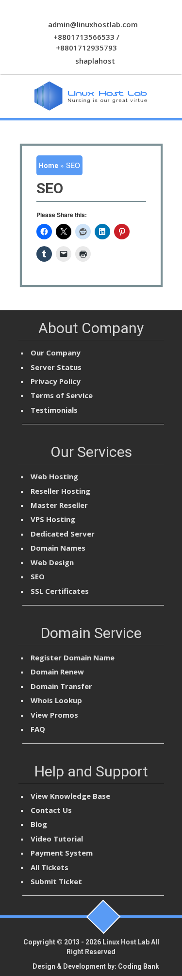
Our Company (56, 352)
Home (48, 165)
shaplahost (94, 61)
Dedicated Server (63, 533)
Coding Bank (138, 966)
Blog (39, 824)
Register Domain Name (73, 657)
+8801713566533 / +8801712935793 (86, 42)
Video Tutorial (57, 838)
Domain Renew (57, 671)
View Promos (54, 715)
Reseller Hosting (60, 491)
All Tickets (49, 867)
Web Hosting (54, 476)
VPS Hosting (53, 519)
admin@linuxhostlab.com (92, 24)
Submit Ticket (56, 881)
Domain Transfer (61, 686)
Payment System (62, 853)
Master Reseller (59, 505)
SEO (38, 576)
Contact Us (51, 810)
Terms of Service (62, 395)
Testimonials (54, 410)
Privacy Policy (56, 381)
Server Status (56, 367)
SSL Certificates (60, 591)
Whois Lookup (56, 700)
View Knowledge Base (70, 796)
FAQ (38, 729)
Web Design (52, 562)
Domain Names (58, 548)
